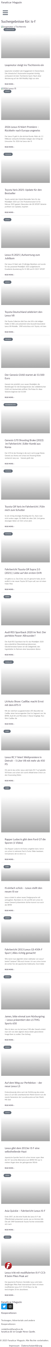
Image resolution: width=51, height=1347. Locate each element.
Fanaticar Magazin (11, 2)
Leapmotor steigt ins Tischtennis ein (24, 65)
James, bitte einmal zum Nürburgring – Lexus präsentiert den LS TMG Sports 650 (25, 1020)
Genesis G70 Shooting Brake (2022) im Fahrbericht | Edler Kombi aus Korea (24, 443)
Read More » (9, 84)
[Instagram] (10, 1306)
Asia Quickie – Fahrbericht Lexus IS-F (25, 1211)
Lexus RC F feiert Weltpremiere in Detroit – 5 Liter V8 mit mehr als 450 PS (25, 761)
